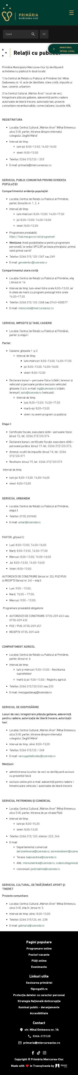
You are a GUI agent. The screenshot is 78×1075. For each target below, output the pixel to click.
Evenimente (39, 967)
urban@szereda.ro (29, 522)
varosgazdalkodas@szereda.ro (37, 756)
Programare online (39, 948)
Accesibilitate (39, 1013)
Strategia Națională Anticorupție (39, 1001)
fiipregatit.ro (39, 989)
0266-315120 (39, 1036)
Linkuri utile (39, 976)
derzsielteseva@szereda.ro (33, 851)
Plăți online (39, 960)
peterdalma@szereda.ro (45, 869)
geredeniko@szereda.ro (32, 262)
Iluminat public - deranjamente (39, 1007)
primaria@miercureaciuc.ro (39, 1043)
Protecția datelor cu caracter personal (39, 995)
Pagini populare (39, 942)
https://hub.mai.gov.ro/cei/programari (32, 236)
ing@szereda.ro (46, 388)
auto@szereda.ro (31, 392)
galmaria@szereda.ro (31, 925)
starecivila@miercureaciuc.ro (36, 308)
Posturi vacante (39, 954)
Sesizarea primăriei (39, 982)
